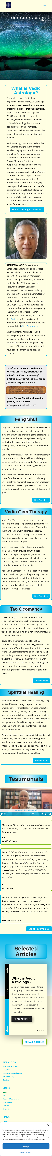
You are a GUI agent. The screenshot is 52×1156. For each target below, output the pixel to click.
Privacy (28, 1152)
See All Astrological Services (27, 209)
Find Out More (41, 500)
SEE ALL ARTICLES (34, 1041)
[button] (48, 1125)
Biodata (14, 319)
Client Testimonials (30, 326)
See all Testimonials (39, 928)
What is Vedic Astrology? (23, 980)
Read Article (22, 1018)
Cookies (22, 1152)
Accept (26, 1146)
